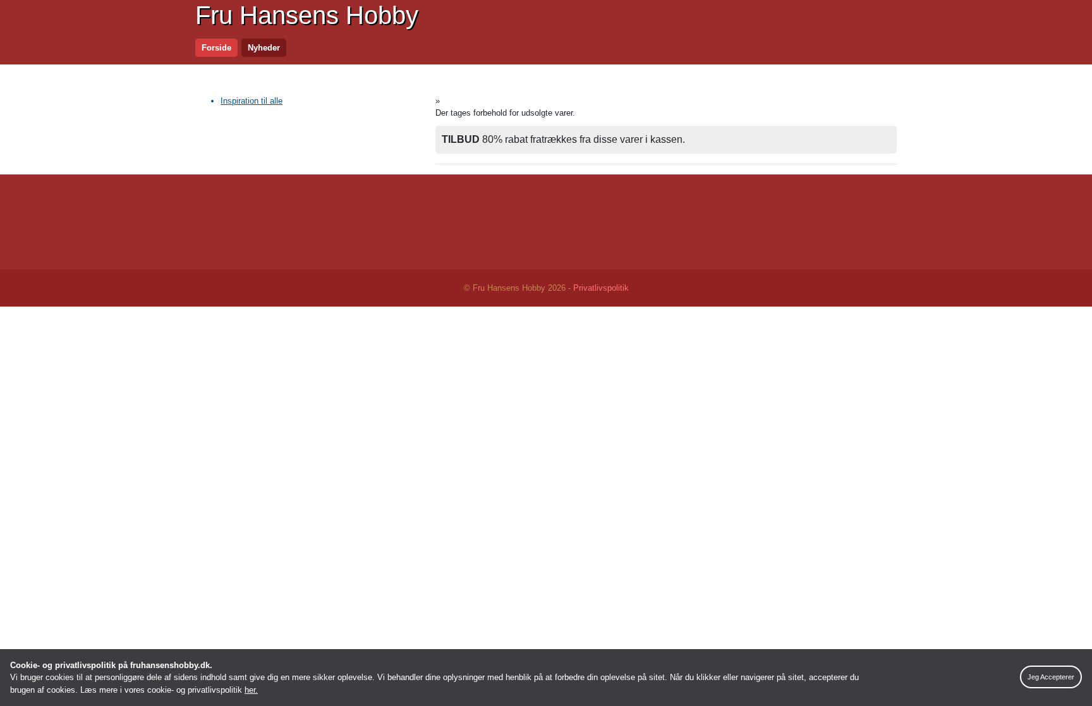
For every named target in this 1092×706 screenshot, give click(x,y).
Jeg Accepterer (1051, 677)
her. (251, 690)
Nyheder (264, 47)
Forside (216, 47)
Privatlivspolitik (601, 288)
